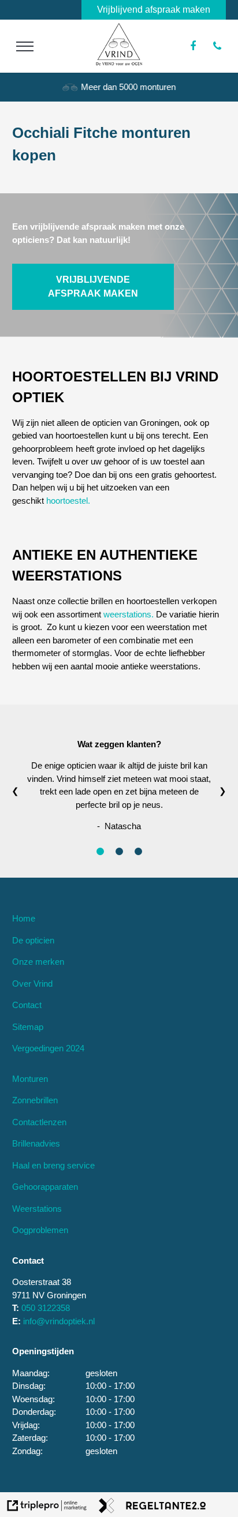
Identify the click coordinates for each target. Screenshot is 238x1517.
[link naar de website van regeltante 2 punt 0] (152, 1507)
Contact (27, 1005)
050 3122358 (45, 1308)
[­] (25, 46)
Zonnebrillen (35, 1100)
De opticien (33, 940)
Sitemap (27, 1027)
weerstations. (128, 614)
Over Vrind (32, 983)
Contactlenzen (39, 1122)
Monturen (30, 1079)
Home (23, 918)
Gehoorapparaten (45, 1187)
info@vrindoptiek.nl (59, 1321)
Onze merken (38, 962)
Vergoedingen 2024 (48, 1048)
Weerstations (37, 1208)
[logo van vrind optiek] (119, 63)
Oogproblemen (40, 1230)
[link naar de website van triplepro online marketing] (47, 1507)
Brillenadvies (36, 1143)
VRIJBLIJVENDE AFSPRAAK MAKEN (93, 286)
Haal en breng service (53, 1165)
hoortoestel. (68, 500)
